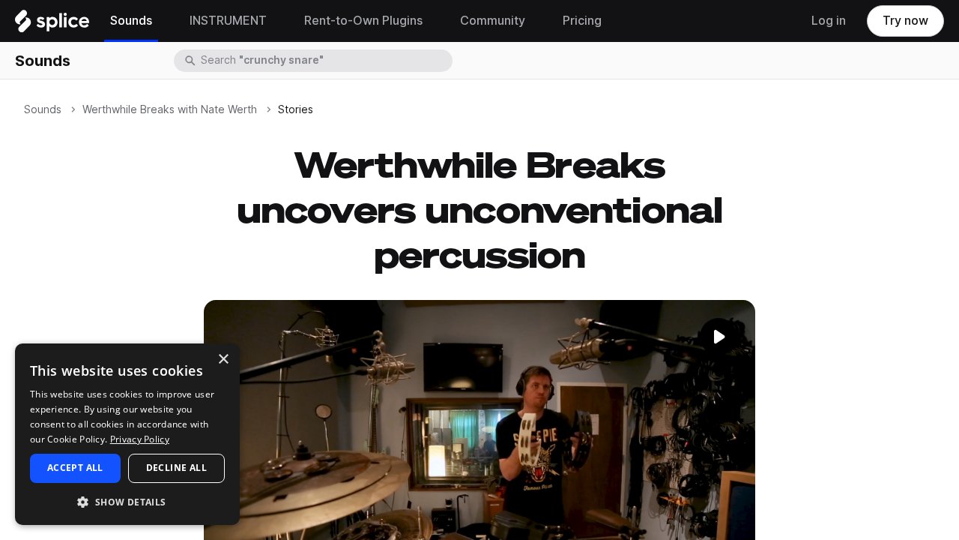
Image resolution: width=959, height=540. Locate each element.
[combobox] (325, 61)
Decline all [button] (176, 467)
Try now (905, 21)
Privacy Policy (139, 439)
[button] (127, 501)
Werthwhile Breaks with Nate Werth (169, 110)
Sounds (42, 61)
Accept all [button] (75, 467)
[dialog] (127, 434)
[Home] (52, 25)
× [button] (223, 359)
